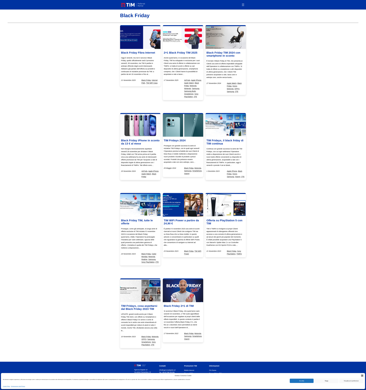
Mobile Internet (189, 370)
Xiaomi (186, 174)
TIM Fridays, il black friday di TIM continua (224, 142)
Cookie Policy (6, 386)
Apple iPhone (196, 80)
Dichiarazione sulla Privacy (18, 386)
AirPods (187, 80)
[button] (362, 376)
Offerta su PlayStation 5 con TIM (224, 222)
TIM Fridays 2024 (175, 140)
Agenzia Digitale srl (140, 370)
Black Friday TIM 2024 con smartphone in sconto (223, 54)
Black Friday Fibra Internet (138, 52)
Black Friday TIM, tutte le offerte (137, 222)
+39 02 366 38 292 (168, 372)
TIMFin (239, 254)
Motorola (193, 86)
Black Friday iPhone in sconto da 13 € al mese (140, 142)
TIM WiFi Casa (151, 83)
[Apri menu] (243, 5)
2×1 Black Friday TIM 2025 (180, 52)
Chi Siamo (212, 370)
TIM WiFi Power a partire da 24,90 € (181, 222)
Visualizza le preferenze (351, 381)
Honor (234, 86)
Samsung (195, 88)
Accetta (301, 381)
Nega (326, 381)
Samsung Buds (190, 91)
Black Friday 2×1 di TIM (179, 305)
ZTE (195, 97)
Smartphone (188, 94)
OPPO (236, 89)
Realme (144, 259)
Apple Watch (189, 83)
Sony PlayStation (148, 262)
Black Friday (146, 80)
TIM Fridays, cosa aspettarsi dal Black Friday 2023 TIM (139, 307)
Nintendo (187, 88)
